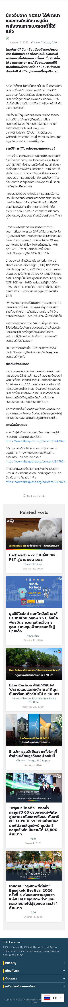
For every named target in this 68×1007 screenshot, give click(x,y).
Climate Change (40, 42)
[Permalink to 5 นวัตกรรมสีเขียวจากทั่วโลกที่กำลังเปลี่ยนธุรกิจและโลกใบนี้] (34, 730)
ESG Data (33, 702)
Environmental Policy (44, 698)
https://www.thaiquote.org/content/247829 (35, 441)
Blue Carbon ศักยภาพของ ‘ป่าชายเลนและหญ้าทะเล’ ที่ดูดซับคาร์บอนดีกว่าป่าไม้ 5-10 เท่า (34, 689)
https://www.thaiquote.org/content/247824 (36, 482)
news (30, 636)
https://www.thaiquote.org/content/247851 (35, 461)
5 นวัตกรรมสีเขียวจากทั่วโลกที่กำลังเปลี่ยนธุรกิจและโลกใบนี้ (33, 754)
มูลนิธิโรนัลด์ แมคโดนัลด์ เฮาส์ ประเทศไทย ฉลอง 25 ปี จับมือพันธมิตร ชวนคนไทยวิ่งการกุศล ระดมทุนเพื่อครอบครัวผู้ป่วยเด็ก (33, 622)
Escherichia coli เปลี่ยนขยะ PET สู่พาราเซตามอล (32, 557)
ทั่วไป (54, 42)
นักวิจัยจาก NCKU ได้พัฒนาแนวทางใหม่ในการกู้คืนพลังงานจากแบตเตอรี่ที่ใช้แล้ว (33, 23)
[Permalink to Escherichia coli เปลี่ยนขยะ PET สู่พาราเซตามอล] (34, 533)
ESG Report (43, 760)
